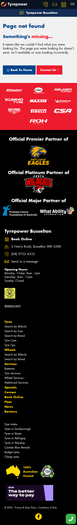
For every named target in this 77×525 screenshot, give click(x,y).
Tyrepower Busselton (41, 13)
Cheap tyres (11, 457)
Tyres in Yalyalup (14, 443)
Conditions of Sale (47, 507)
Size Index (10, 424)
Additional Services (16, 382)
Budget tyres (11, 452)
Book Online (13, 397)
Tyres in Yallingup (15, 438)
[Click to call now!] (45, 4)
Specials (10, 387)
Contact (10, 392)
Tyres (8, 322)
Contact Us (48, 70)
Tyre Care (10, 340)
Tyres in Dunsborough (17, 429)
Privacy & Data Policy (25, 507)
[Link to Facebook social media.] (38, 516)
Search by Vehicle (15, 326)
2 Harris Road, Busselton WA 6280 (36, 247)
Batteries (9, 369)
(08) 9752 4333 (23, 254)
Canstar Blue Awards (17, 447)
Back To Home (21, 70)
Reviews (10, 411)
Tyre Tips (9, 345)
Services (10, 364)
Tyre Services (12, 373)
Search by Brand (14, 336)
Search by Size (13, 331)
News (8, 407)
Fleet (8, 402)
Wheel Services (13, 378)
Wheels (10, 350)
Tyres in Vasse (12, 433)
